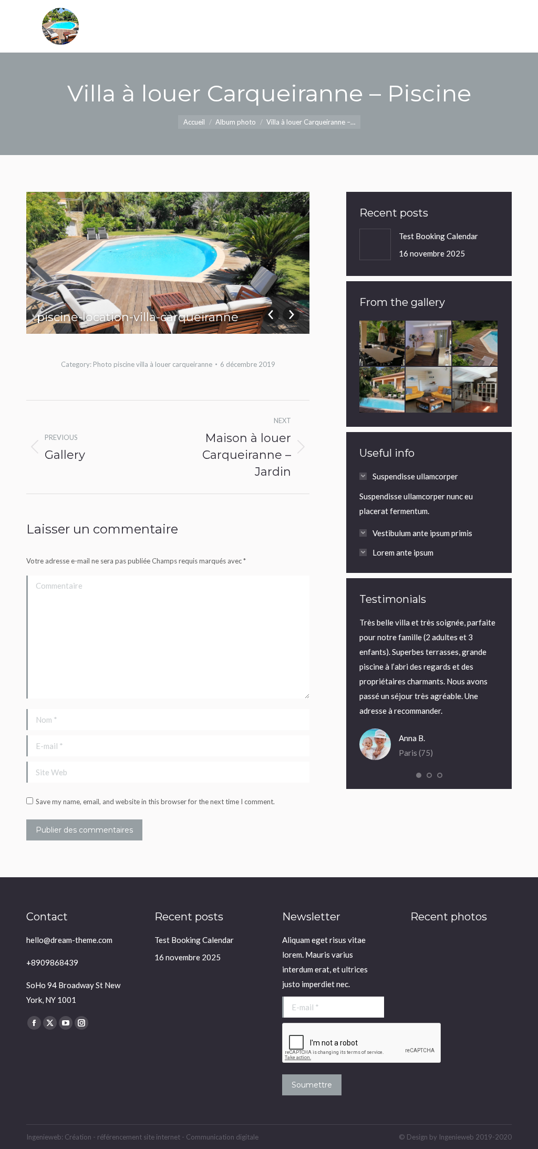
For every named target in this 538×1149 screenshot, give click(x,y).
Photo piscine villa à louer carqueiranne (152, 364)
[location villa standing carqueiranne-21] (475, 390)
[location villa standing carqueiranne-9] (382, 390)
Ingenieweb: (45, 1137)
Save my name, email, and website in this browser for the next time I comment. (155, 801)
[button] (418, 775)
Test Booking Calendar (438, 236)
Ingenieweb (457, 1137)
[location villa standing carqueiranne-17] (429, 390)
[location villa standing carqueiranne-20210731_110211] (382, 344)
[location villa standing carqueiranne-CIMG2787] (429, 344)
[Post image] (375, 244)
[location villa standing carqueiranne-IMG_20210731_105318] (475, 344)
